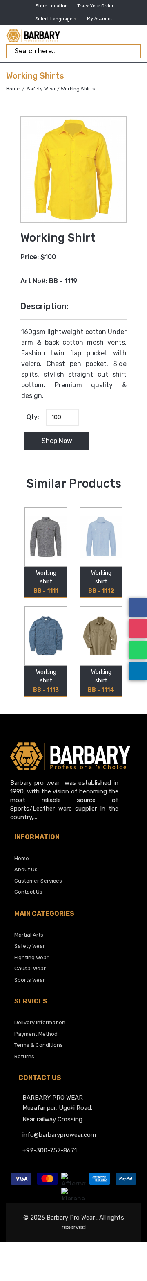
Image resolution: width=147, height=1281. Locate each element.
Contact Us (28, 892)
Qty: (31, 417)
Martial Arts (28, 935)
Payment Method (36, 1034)
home (21, 858)
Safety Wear (41, 89)
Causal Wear (30, 968)
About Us (26, 869)
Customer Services (38, 881)
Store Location (52, 6)
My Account (99, 18)
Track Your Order (95, 6)
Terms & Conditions (38, 1045)
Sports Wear (29, 980)
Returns (24, 1056)
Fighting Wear (31, 957)
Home (13, 89)
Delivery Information (39, 1022)
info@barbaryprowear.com (59, 1135)
